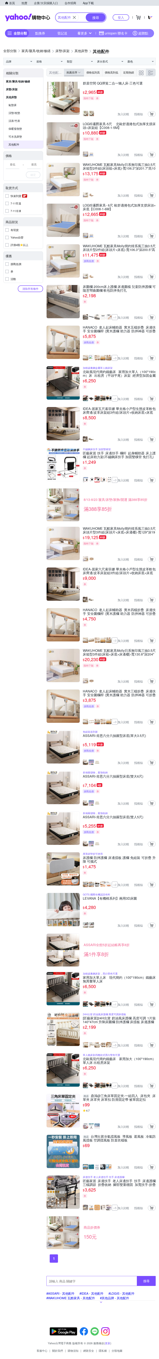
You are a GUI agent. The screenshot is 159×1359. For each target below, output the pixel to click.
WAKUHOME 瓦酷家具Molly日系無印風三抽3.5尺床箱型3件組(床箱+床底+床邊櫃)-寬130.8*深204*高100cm (119, 652)
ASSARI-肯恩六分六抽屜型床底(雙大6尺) (113, 776)
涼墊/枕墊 (14, 113)
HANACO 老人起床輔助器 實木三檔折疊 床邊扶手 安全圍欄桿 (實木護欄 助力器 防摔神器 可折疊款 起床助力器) (119, 693)
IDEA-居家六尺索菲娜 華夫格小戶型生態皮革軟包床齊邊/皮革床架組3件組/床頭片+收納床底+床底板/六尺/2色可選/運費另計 (119, 571)
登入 (121, 17)
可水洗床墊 (15, 136)
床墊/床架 (12, 89)
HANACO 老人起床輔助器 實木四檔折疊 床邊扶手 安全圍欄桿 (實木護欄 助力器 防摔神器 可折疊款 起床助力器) (119, 611)
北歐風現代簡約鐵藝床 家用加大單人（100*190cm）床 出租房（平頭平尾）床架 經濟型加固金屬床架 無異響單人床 (119, 373)
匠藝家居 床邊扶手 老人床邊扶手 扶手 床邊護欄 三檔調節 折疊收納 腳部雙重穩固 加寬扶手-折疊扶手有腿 (119, 1183)
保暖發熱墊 (15, 129)
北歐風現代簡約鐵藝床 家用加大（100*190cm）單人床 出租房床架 (119, 1060)
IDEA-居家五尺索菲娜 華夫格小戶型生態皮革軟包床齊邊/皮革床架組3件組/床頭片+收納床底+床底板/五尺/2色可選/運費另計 (119, 410)
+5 (114, 1045)
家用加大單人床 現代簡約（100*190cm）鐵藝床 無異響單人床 (119, 979)
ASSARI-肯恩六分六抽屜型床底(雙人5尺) (113, 817)
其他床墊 (11, 97)
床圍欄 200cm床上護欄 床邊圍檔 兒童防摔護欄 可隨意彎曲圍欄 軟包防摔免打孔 (119, 288)
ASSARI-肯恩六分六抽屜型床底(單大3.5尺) (114, 736)
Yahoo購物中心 (27, 17)
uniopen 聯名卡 (116, 33)
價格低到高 (93, 72)
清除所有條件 (30, 289)
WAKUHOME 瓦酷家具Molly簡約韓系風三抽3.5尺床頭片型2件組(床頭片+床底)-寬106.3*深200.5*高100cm (119, 248)
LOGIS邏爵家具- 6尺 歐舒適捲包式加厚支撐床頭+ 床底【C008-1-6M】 (119, 207)
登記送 (62, 33)
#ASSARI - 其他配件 (60, 1293)
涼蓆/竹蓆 (14, 121)
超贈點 (143, 33)
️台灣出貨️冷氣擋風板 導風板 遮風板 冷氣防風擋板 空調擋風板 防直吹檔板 (119, 1138)
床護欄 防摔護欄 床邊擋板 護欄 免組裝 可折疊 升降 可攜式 (119, 859)
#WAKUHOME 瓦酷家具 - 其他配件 (70, 1298)
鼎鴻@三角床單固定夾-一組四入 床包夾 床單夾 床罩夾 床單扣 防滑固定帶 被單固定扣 (119, 1097)
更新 (107, 1343)
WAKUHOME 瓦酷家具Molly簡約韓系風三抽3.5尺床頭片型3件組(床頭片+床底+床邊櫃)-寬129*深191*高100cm (119, 530)
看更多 (82, 33)
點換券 (40, 33)
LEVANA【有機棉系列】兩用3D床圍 (110, 899)
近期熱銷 (128, 72)
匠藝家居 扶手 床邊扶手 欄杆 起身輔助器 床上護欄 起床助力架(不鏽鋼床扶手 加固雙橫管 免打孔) (119, 455)
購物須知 (73, 1351)
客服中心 (42, 1351)
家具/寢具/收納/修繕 (18, 81)
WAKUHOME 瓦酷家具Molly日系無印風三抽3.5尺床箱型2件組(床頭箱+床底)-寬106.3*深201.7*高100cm (119, 166)
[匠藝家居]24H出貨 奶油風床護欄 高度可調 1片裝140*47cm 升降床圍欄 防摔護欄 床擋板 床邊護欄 (119, 1020)
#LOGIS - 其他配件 (121, 1293)
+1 (114, 317)
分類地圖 (117, 1351)
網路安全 (88, 1351)
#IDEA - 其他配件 (92, 1293)
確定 (33, 175)
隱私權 (103, 1351)
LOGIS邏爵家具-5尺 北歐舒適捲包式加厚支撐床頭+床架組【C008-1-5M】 (119, 126)
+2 (114, 885)
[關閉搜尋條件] (74, 17)
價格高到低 (111, 72)
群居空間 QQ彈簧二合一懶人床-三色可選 (113, 83)
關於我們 (57, 1351)
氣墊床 (12, 105)
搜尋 (146, 1281)
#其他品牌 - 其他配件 (114, 1298)
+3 (114, 358)
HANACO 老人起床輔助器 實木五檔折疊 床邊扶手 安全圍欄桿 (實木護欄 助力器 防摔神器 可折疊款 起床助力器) (119, 329)
